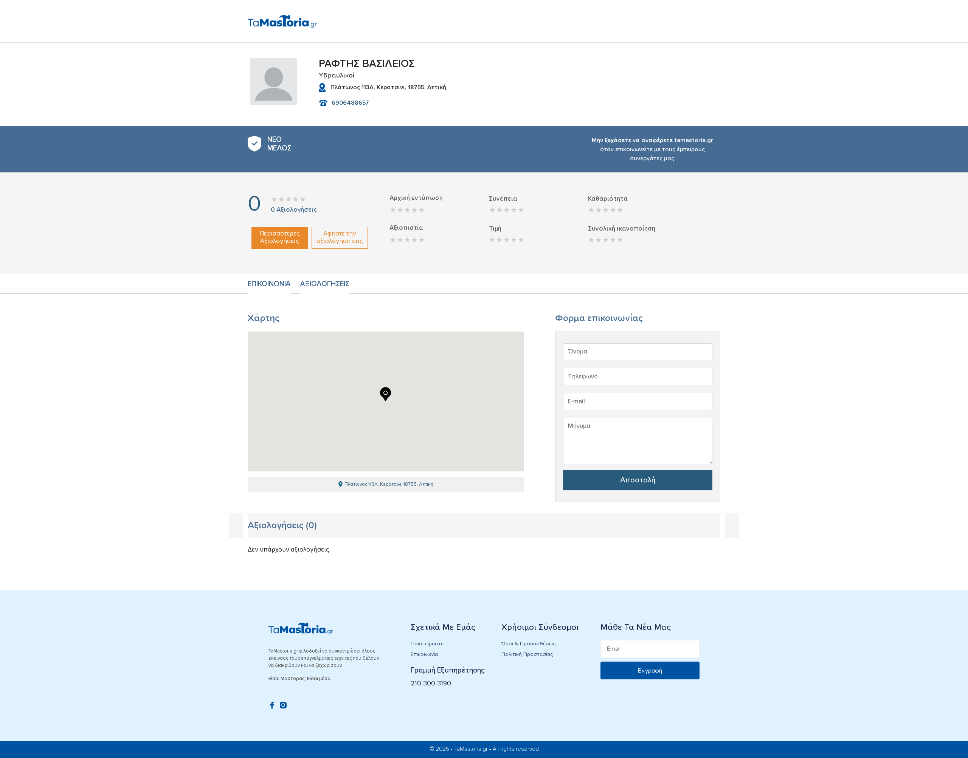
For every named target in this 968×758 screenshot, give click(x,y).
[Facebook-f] (271, 705)
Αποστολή (637, 480)
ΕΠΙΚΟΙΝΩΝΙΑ (269, 284)
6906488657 (350, 103)
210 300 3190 (431, 683)
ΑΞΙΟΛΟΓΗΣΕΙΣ (324, 284)
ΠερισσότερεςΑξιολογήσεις (279, 238)
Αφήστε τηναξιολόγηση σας (339, 238)
